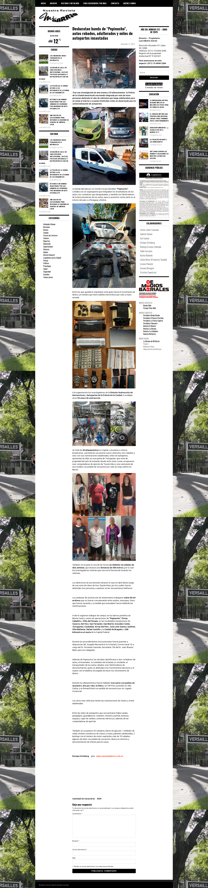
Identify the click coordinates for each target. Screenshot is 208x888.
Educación (47, 243)
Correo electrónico (79, 849)
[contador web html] (154, 84)
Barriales (46, 227)
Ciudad (45, 232)
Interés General (49, 254)
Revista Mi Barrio (149, 334)
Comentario (77, 814)
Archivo (53, 3)
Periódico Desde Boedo (151, 315)
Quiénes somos (129, 3)
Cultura (46, 238)
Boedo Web (147, 305)
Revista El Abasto (149, 326)
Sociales (46, 274)
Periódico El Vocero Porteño (153, 318)
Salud (45, 268)
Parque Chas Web (149, 308)
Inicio (43, 3)
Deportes (46, 241)
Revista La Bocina (149, 328)
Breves (45, 229)
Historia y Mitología (70, 3)
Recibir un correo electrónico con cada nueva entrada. (94, 866)
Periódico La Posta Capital (153, 320)
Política (46, 263)
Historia (46, 249)
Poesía (45, 260)
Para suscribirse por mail (95, 3)
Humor (45, 252)
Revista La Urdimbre (150, 331)
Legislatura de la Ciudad (52, 257)
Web (74, 858)
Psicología (47, 266)
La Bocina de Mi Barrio (151, 341)
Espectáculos (48, 246)
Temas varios (48, 277)
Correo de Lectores (50, 235)
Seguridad (47, 271)
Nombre (75, 841)
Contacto (115, 3)
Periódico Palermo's (150, 323)
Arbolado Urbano (49, 224)
